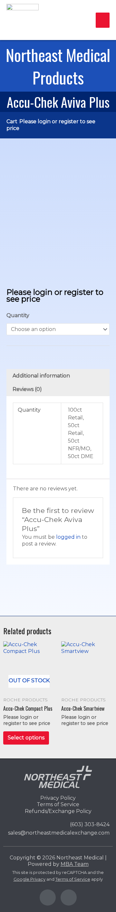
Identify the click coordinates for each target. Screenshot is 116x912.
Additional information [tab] (41, 376)
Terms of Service (72, 879)
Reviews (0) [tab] (27, 389)
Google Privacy (29, 879)
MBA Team (75, 864)
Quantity (17, 315)
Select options (26, 738)
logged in (68, 537)
